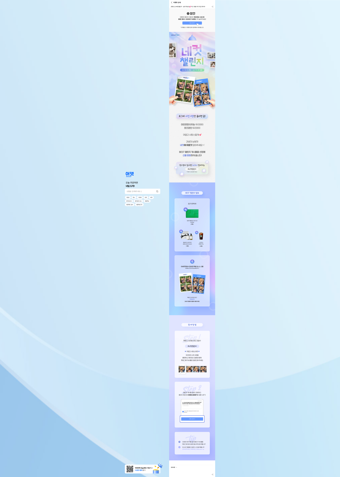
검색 (157, 191)
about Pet (130, 174)
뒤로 (171, 2)
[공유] (212, 6)
